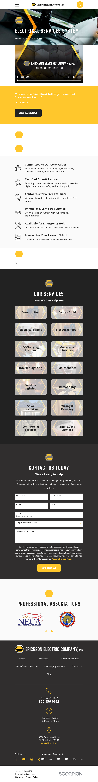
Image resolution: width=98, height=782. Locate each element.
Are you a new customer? (26, 522)
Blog (49, 674)
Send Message (49, 568)
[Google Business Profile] (31, 759)
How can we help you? (25, 531)
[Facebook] (16, 759)
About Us (43, 658)
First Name (20, 496)
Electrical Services (70, 658)
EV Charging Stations (54, 666)
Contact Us (77, 666)
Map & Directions (49, 743)
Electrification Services (27, 666)
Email (53, 504)
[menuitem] (19, 777)
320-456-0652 (49, 701)
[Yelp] (39, 759)
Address (19, 513)
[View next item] (52, 631)
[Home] (48, 4)
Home (22, 658)
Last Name (56, 496)
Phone (18, 504)
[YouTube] (23, 759)
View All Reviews (28, 113)
